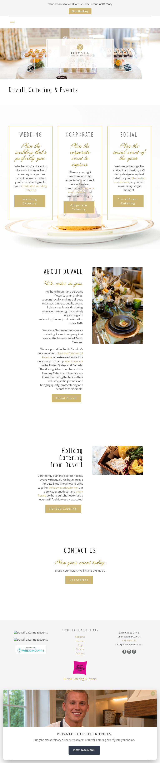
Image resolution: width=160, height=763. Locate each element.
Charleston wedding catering (34, 188)
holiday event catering (63, 487)
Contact (80, 653)
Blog (80, 645)
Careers (80, 640)
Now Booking (80, 11)
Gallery (80, 649)
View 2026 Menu (84, 750)
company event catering (81, 190)
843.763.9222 (129, 640)
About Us (80, 636)
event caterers (74, 361)
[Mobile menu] (12, 22)
